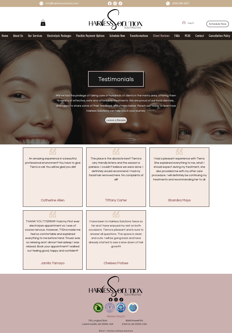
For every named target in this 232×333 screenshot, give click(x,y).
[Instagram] (115, 3)
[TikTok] (120, 3)
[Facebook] (110, 3)
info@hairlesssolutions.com (62, 3)
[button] (43, 23)
